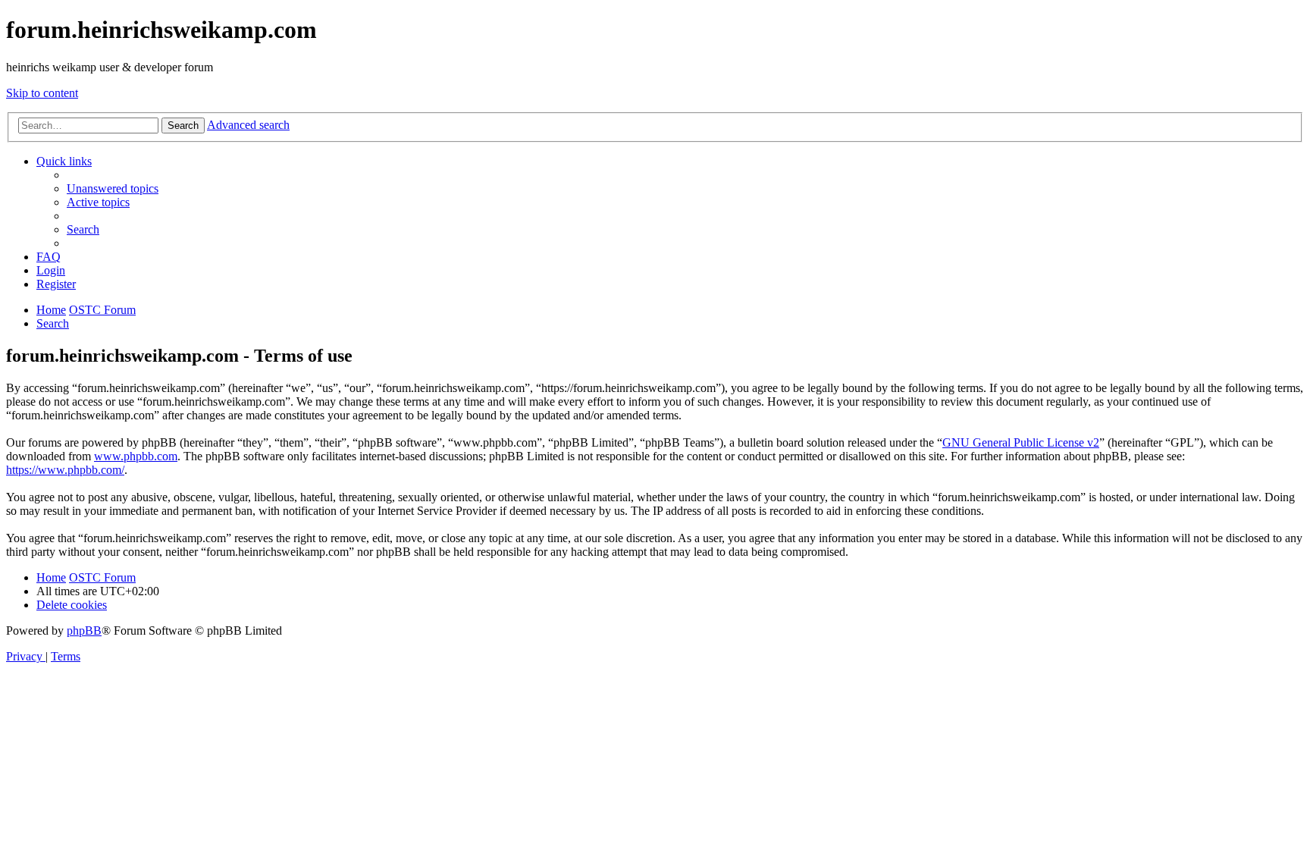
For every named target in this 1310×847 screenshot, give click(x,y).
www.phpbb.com (135, 456)
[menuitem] (112, 188)
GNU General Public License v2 (1020, 442)
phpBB (84, 630)
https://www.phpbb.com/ (65, 469)
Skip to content (42, 92)
